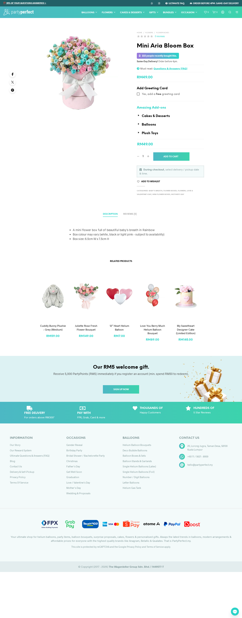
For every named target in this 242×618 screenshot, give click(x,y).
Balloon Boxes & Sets (134, 455)
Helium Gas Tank (132, 487)
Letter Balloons (131, 482)
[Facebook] (12, 74)
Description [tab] (110, 214)
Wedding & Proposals (78, 493)
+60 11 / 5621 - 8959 (197, 456)
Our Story (15, 444)
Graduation (72, 477)
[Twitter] (12, 82)
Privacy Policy (18, 477)
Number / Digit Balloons (136, 477)
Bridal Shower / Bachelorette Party (85, 455)
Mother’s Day (73, 487)
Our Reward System (21, 450)
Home (139, 33)
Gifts (152, 12)
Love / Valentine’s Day (78, 482)
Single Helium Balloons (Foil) (139, 471)
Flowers (107, 12)
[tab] (130, 213)
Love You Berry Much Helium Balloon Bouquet (152, 329)
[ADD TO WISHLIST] (53, 315)
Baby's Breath (155, 191)
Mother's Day (177, 194)
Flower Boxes (162, 33)
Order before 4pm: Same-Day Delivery (215, 3)
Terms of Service (19, 482)
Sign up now (121, 389)
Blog (12, 461)
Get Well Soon (74, 471)
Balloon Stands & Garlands (137, 461)
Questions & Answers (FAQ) (170, 68)
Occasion (187, 12)
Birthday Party (74, 450)
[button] (206, 12)
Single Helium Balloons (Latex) (139, 466)
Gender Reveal (74, 444)
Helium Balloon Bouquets (137, 444)
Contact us (16, 466)
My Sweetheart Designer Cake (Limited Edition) (185, 329)
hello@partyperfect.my (200, 464)
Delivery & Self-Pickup (22, 471)
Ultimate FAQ (176, 3)
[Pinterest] (12, 90)
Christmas (72, 461)
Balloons (87, 12)
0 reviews (160, 36)
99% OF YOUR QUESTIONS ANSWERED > (26, 3)
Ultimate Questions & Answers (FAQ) (30, 455)
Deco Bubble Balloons (135, 450)
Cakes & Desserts (131, 12)
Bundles (168, 12)
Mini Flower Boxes (161, 194)
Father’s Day (73, 466)
